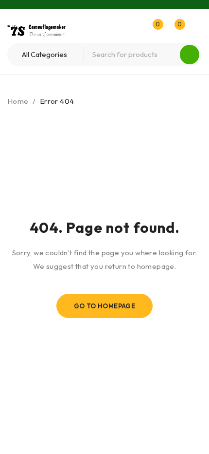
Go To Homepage (105, 306)
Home (18, 101)
